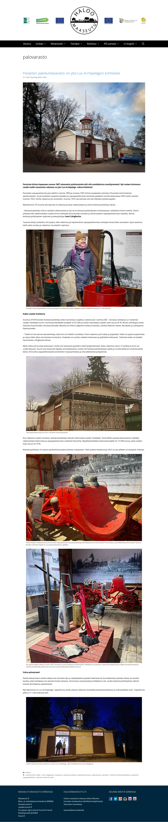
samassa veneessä (43, 777)
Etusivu (27, 44)
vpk (52, 777)
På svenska (110, 44)
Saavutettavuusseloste (74, 810)
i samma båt (30, 775)
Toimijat (75, 44)
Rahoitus (91, 44)
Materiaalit (57, 44)
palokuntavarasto (84, 775)
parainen (105, 775)
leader (38, 775)
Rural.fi (21, 816)
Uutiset (39, 44)
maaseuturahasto (70, 775)
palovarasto (96, 775)
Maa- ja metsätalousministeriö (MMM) (35, 801)
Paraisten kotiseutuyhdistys (119, 775)
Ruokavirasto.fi (25, 804)
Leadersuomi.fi (25, 807)
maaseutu (58, 775)
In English (129, 44)
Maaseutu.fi (23, 798)
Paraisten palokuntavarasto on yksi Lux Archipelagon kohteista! (71, 73)
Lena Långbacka (47, 775)
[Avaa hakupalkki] (143, 43)
